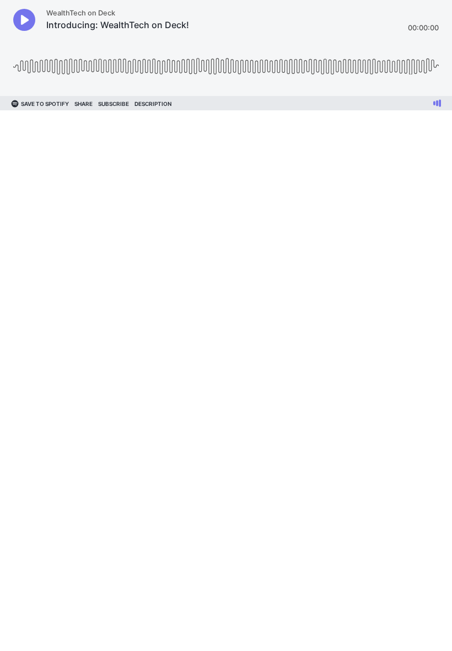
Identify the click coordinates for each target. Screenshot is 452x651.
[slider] (226, 62)
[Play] (24, 20)
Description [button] (152, 103)
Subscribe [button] (113, 103)
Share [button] (83, 103)
